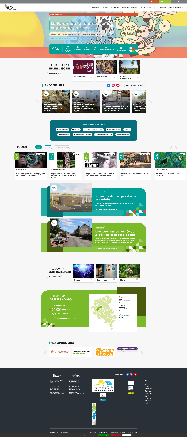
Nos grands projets (145, 7)
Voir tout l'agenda (63, 147)
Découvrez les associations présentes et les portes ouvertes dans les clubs (76, 34)
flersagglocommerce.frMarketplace (106, 50)
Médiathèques (121, 50)
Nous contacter (176, 7)
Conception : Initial (132, 432)
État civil (95, 50)
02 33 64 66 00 (55, 386)
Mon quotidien (115, 7)
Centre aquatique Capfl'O (68, 50)
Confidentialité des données (117, 432)
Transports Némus (77, 50)
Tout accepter (104, 435)
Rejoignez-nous (87, 50)
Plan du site (93, 432)
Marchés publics (147, 385)
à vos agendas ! (55, 276)
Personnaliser (126, 435)
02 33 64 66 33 (55, 388)
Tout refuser (116, 435)
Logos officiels (147, 403)
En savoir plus (54, 73)
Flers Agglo (105, 7)
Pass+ (130, 50)
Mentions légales (103, 432)
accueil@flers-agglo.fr (124, 315)
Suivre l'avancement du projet (107, 209)
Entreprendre (164, 1)
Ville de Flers (95, 7)
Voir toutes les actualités (135, 85)
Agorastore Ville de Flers (148, 395)
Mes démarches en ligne (129, 7)
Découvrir (154, 1)
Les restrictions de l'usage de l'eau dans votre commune (79, 14)
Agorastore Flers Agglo (148, 399)
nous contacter (57, 389)
